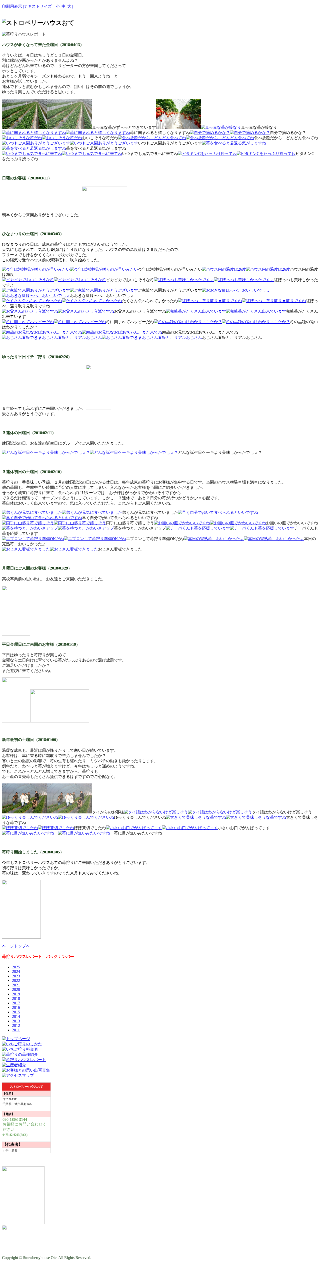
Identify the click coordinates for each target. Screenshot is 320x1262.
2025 (16, 967)
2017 (16, 1003)
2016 (16, 1007)
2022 (16, 980)
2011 (16, 1030)
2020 (16, 989)
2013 (16, 1021)
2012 (16, 1025)
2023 (16, 976)
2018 (16, 998)
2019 (16, 994)
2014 (16, 1016)
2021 (16, 985)
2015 (16, 1012)
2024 (16, 971)
